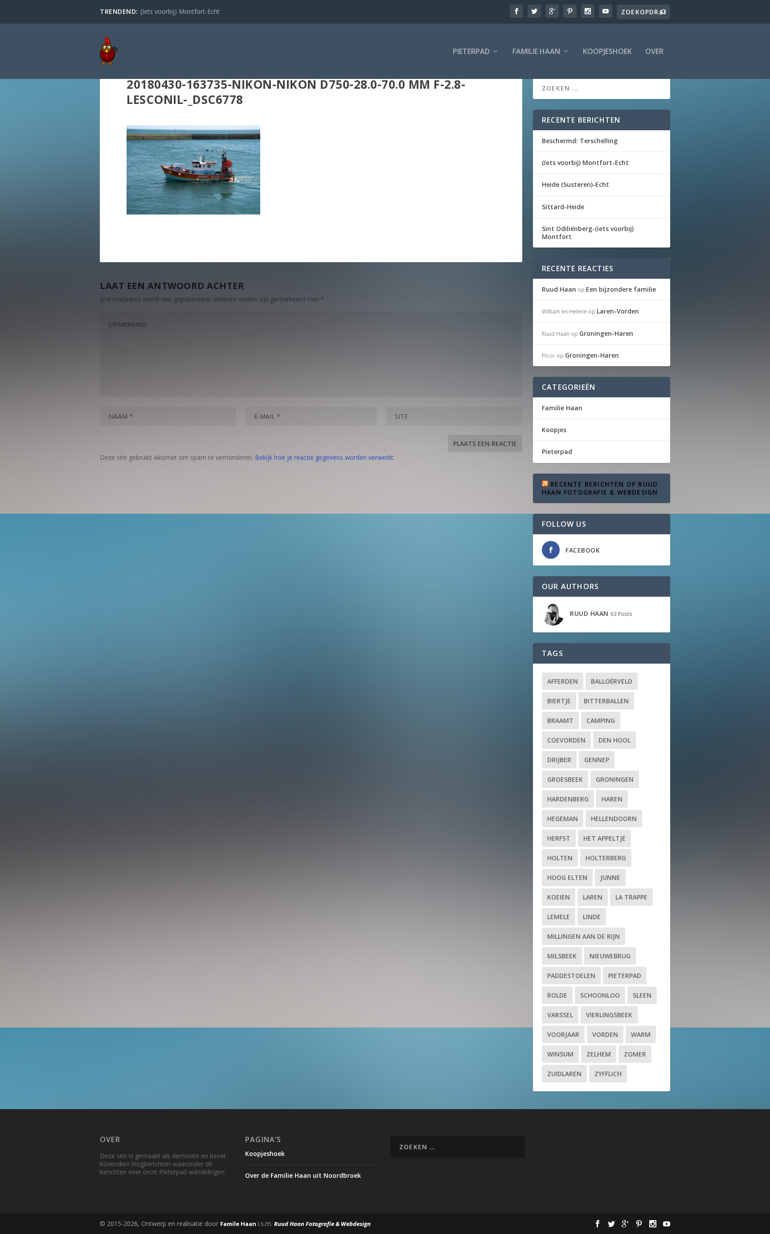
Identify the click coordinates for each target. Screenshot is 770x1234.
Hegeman (562, 818)
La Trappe (631, 897)
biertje (559, 701)
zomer (635, 1054)
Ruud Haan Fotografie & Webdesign (322, 1224)
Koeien (558, 897)
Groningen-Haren (606, 333)
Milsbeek (562, 956)
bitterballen (606, 701)
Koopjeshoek (607, 52)
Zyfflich (608, 1073)
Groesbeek (565, 779)
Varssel (560, 1015)
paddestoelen (571, 975)
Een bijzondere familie (621, 289)
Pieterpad (471, 52)
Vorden (605, 1034)
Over (654, 52)
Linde (592, 916)
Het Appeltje (604, 838)
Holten (560, 858)
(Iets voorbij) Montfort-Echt (180, 11)
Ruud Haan (559, 289)
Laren (592, 897)
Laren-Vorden (618, 311)
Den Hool (614, 740)
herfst (558, 838)
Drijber (559, 759)
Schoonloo (600, 995)
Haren (612, 799)
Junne (610, 877)
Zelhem (598, 1054)
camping (600, 720)
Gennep (596, 759)
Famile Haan (238, 1224)
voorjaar (563, 1034)
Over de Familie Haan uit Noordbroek (303, 1175)
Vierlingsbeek (609, 1015)
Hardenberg (568, 799)
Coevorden (566, 740)
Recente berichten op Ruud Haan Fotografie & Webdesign (600, 488)
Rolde (557, 995)
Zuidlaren (564, 1073)
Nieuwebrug (610, 956)
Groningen (615, 779)
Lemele (558, 916)
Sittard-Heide (563, 206)
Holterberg (606, 858)
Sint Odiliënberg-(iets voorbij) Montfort (588, 232)
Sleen (642, 995)
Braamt (560, 720)
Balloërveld (611, 681)
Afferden (562, 681)
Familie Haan (536, 52)
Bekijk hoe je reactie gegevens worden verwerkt (324, 457)
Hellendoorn (614, 818)
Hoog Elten (567, 877)
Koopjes (554, 429)
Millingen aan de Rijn (583, 936)
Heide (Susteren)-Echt (575, 184)
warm (641, 1034)
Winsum (560, 1054)
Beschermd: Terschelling (580, 140)
